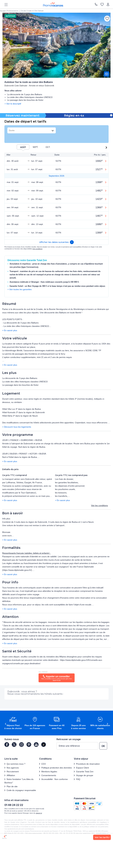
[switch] (23, 147)
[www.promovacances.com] (53, 4)
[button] (106, 147)
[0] (102, 4)
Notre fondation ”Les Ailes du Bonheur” (19, 781)
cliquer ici (39, 813)
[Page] (6, 744)
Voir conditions (37, 249)
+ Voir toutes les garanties (20, 289)
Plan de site (12, 786)
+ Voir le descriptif (13, 104)
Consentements (48, 775)
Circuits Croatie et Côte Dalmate (32, 11)
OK (103, 746)
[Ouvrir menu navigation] (5, 4)
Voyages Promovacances (9, 11)
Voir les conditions (99, 505)
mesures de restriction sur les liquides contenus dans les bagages (78, 622)
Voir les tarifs (102, 837)
